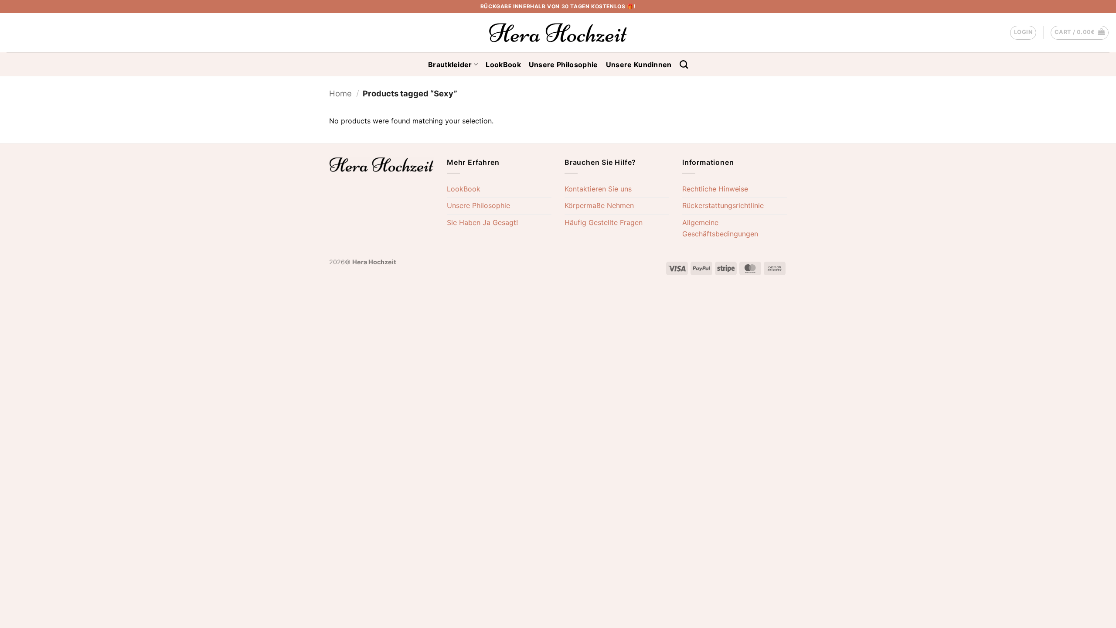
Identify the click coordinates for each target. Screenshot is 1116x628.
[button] (1023, 33)
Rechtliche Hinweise (715, 188)
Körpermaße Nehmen (599, 205)
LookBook (503, 64)
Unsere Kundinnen (639, 64)
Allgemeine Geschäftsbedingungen (720, 228)
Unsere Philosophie (563, 64)
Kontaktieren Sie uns (598, 188)
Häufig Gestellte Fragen (604, 222)
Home (340, 93)
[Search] (684, 64)
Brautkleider (450, 64)
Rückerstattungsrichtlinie (723, 205)
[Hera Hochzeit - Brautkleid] (558, 33)
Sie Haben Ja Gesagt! (482, 222)
